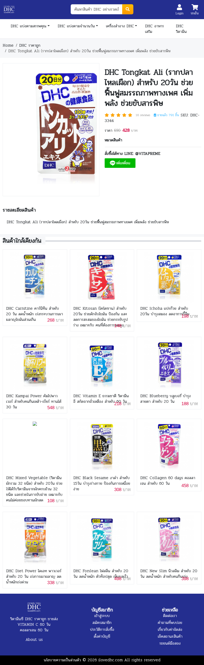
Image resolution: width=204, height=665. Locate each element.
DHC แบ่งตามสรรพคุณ (28, 26)
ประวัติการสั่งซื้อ (102, 629)
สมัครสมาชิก (102, 622)
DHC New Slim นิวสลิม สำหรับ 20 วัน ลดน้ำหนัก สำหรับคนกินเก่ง (168, 573)
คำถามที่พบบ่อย (170, 622)
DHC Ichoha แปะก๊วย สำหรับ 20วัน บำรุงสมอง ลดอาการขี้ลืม (164, 311)
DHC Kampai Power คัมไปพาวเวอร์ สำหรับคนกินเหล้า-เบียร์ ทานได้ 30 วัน (33, 401)
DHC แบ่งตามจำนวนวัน (76, 26)
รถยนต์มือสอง (170, 643)
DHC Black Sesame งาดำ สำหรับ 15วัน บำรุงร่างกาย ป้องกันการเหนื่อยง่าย (101, 483)
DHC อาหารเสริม (154, 29)
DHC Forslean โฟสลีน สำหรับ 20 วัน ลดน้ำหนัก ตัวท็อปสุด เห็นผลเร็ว (100, 573)
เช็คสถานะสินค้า (170, 636)
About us (34, 639)
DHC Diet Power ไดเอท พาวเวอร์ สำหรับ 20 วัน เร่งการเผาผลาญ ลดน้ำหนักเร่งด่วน (33, 576)
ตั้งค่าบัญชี (102, 636)
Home (8, 45)
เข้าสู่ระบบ (102, 615)
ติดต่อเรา (170, 615)
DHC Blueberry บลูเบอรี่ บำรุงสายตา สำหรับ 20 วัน (165, 398)
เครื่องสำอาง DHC (120, 26)
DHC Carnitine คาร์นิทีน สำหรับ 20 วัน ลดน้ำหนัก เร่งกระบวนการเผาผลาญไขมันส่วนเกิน (34, 314)
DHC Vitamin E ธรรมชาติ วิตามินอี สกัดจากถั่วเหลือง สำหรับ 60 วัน (101, 398)
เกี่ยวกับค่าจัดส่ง (170, 629)
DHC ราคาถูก (29, 45)
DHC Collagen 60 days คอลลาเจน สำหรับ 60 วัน (167, 480)
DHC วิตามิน (181, 29)
